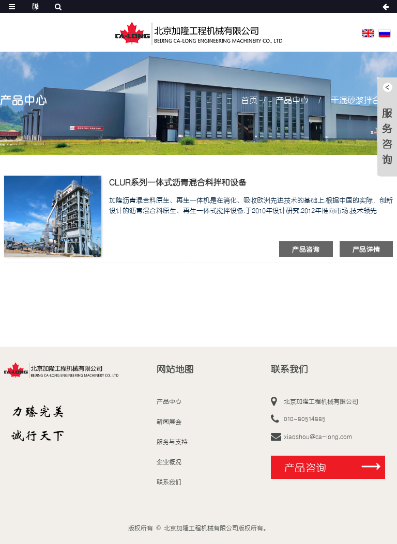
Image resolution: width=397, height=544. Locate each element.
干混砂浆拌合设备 (364, 100)
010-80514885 (305, 419)
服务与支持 (172, 441)
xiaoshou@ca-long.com (318, 436)
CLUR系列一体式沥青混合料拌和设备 (178, 182)
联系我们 (169, 482)
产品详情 (366, 249)
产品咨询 (306, 249)
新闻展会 (169, 421)
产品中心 (292, 100)
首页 (249, 100)
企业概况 (169, 461)
